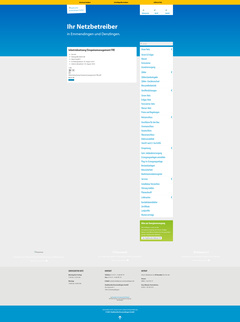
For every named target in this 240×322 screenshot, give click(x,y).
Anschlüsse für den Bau (150, 122)
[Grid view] (69, 70)
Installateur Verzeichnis (150, 183)
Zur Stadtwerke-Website (150, 238)
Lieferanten (145, 197)
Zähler (143, 72)
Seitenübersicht (107, 310)
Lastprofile (145, 210)
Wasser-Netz (146, 108)
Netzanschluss (146, 117)
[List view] (73, 70)
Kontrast (85, 2)
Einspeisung (146, 148)
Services (144, 179)
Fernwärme (145, 63)
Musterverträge (147, 214)
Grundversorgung (148, 67)
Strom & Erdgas (147, 54)
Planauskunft (146, 192)
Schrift (121, 2)
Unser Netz (145, 49)
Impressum (118, 310)
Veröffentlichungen (149, 90)
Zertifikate (145, 206)
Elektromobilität (147, 138)
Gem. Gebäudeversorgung (151, 153)
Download (71, 80)
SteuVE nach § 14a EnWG (151, 143)
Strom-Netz (146, 95)
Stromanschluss (147, 126)
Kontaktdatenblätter (149, 202)
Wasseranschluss (147, 134)
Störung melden (147, 188)
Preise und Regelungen (150, 112)
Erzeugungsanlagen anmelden (153, 157)
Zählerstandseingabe (149, 77)
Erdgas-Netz (146, 99)
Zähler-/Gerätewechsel (150, 81)
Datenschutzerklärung (130, 310)
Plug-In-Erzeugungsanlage (152, 161)
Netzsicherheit (147, 169)
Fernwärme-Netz (148, 103)
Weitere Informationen (38, 261)
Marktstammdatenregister (151, 174)
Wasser (144, 58)
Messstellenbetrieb (148, 85)
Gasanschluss (146, 130)
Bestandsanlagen (148, 165)
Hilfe (158, 2)
